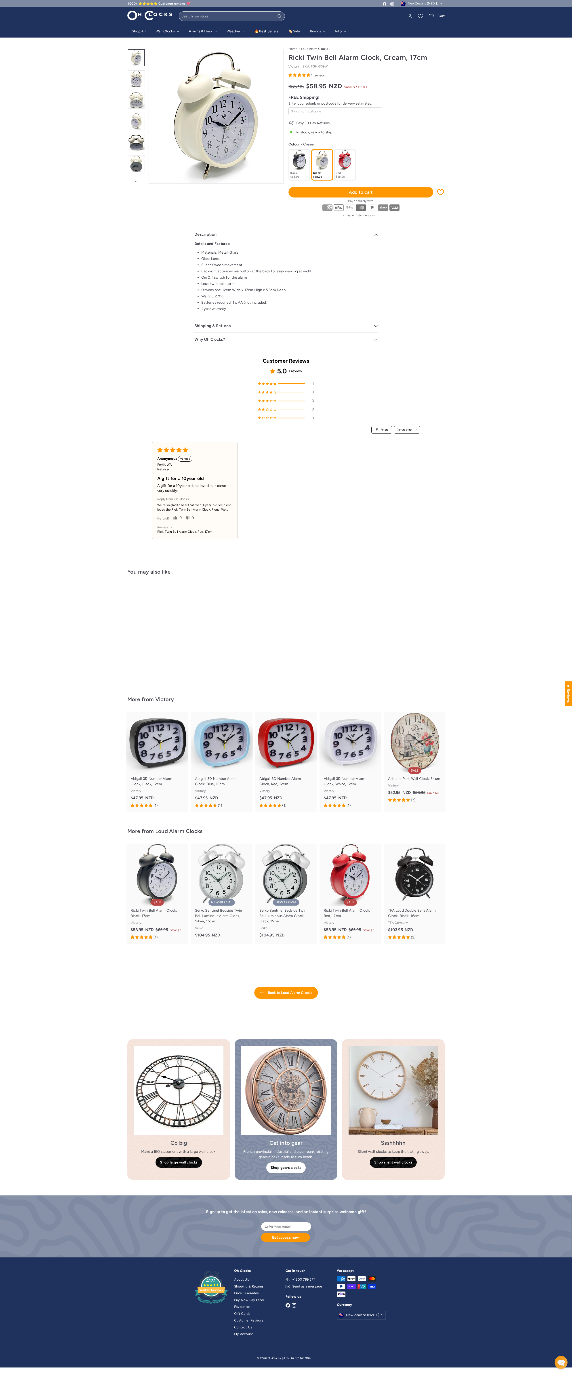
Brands (316, 31)
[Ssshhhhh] (393, 1090)
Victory (164, 699)
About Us (241, 1279)
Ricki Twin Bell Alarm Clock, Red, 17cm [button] (184, 532)
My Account (243, 1334)
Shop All (139, 31)
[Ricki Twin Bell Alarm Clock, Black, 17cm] (157, 894)
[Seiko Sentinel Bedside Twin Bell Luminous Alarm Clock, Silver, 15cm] (222, 893)
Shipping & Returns (248, 1286)
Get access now (285, 1237)
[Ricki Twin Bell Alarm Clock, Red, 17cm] (350, 894)
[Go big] (178, 1090)
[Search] (279, 16)
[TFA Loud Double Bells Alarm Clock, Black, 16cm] (415, 894)
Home (292, 49)
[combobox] (232, 16)
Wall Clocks (166, 31)
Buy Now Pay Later (249, 1300)
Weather (234, 31)
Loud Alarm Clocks (314, 49)
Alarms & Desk (201, 31)
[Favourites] (420, 16)
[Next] (136, 180)
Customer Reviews (248, 1320)
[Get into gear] (286, 1090)
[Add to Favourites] (441, 192)
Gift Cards (242, 1314)
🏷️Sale (294, 31)
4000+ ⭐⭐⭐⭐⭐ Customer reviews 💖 (158, 4)
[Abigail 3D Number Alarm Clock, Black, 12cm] (157, 762)
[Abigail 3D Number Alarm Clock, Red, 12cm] (286, 762)
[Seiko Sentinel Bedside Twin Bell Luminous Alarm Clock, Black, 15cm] (286, 893)
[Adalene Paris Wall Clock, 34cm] (415, 759)
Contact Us (243, 1327)
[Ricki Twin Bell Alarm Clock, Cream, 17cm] (152, 632)
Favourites (242, 1307)
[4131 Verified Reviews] (211, 1305)
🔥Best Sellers (266, 31)
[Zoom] (216, 116)
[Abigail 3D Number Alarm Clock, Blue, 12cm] (222, 762)
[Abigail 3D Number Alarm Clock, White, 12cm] (350, 762)
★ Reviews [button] (568, 694)
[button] (299, 75)
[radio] (299, 165)
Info (339, 31)
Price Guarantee (246, 1293)
